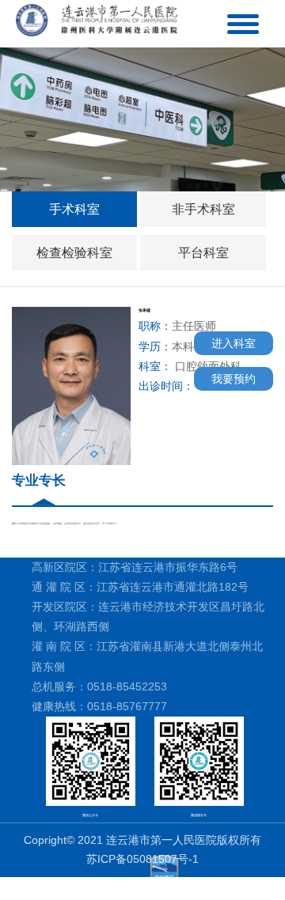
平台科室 (203, 252)
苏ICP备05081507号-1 (142, 859)
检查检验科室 (74, 252)
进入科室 (233, 343)
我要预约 (233, 378)
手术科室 (74, 209)
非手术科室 (203, 209)
